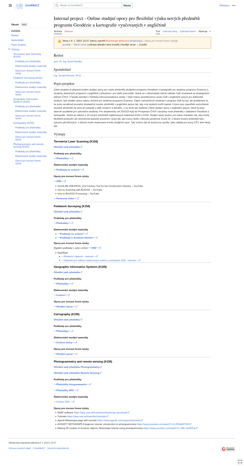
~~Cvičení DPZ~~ (63, 401)
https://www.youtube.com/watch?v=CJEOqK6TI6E (163, 424)
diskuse (124, 40)
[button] (10, 5)
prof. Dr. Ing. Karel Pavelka (68, 61)
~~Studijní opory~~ (64, 306)
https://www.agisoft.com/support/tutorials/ (118, 420)
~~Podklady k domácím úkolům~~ (76, 237)
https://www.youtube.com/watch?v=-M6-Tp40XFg (169, 428)
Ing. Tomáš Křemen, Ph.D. (67, 75)
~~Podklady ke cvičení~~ (68, 169)
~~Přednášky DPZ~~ (65, 390)
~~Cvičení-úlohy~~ (64, 342)
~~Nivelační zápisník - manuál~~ (78, 256)
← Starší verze (78, 44)
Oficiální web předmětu (67, 147)
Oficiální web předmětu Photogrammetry (76, 367)
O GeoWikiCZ (39, 448)
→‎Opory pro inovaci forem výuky (159, 40)
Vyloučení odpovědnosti (58, 448)
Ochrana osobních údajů (20, 448)
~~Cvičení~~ (61, 295)
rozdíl (66, 44)
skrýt (24, 24)
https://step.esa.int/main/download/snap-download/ (100, 412)
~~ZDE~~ (59, 181)
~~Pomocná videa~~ (65, 198)
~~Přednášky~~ (62, 158)
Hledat (127, 5)
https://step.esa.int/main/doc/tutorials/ (86, 416)
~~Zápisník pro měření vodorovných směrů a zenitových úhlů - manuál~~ (99, 260)
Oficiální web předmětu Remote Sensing (76, 373)
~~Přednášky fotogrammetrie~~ (71, 384)
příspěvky (135, 40)
